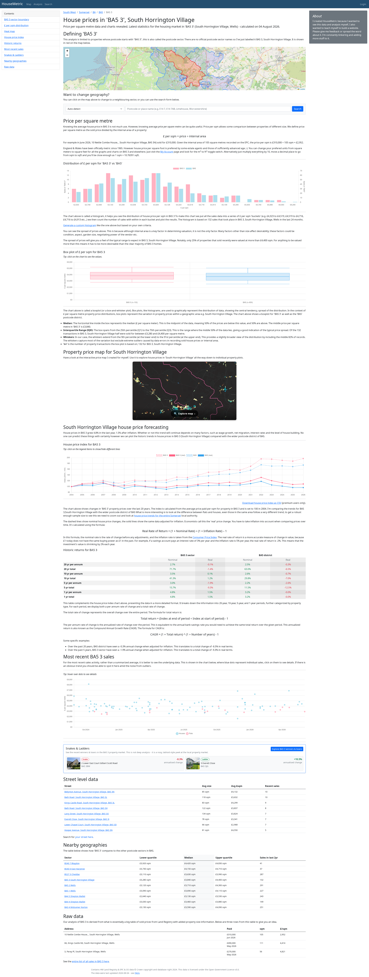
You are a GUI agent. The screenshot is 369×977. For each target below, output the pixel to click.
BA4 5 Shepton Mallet (74, 896)
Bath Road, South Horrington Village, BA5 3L (85, 797)
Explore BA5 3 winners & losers (287, 749)
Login (363, 4)
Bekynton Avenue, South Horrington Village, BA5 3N (89, 791)
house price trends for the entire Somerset (157, 515)
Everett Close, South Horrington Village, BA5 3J (86, 819)
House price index (14, 37)
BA (94, 12)
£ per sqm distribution (16, 25)
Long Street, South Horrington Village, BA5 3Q (86, 813)
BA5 (101, 12)
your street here (84, 837)
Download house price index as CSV (261, 503)
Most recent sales (13, 49)
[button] (67, 51)
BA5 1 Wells (70, 890)
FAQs (137, 973)
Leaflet (302, 89)
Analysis (38, 4)
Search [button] (48, 4)
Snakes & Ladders (14, 55)
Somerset (84, 12)
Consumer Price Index (205, 537)
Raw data (9, 66)
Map (28, 4)
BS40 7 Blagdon (72, 863)
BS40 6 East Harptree (74, 868)
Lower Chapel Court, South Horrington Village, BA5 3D (90, 824)
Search (297, 108)
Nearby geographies (15, 61)
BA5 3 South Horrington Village (79, 879)
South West (69, 12)
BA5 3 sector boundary (16, 19)
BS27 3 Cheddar (72, 874)
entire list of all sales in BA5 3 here (90, 961)
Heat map (9, 31)
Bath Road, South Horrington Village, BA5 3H (86, 808)
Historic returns (12, 43)
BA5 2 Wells (70, 885)
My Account (166, 151)
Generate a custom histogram (79, 225)
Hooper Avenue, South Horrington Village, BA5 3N (88, 830)
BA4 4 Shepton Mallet (74, 901)
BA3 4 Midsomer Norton (76, 907)
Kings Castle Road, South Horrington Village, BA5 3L (89, 802)
